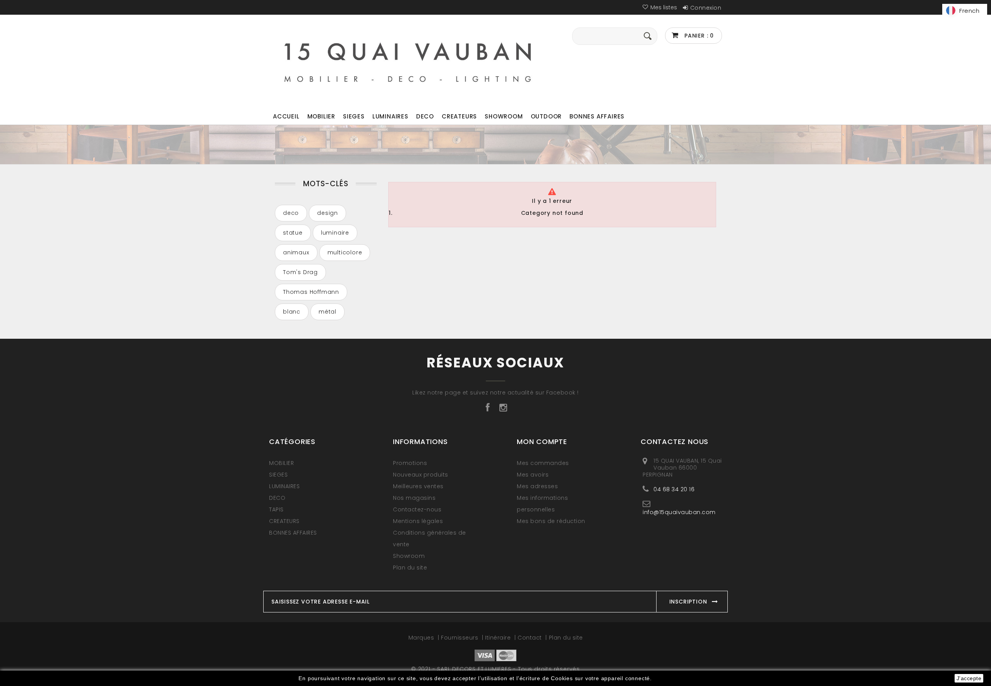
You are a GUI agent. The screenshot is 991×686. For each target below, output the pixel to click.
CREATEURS (459, 116)
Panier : (698, 35)
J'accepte (969, 678)
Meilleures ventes (418, 486)
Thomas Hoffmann (311, 292)
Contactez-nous (417, 509)
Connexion (706, 8)
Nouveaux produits (420, 474)
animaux (296, 252)
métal (327, 312)
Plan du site (410, 567)
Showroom (504, 116)
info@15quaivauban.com (679, 512)
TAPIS (276, 509)
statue (293, 233)
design (327, 213)
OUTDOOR (546, 116)
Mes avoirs (533, 474)
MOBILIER (321, 116)
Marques (422, 637)
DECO (425, 116)
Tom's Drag (300, 272)
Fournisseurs (460, 637)
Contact (531, 637)
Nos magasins (414, 498)
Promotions (410, 463)
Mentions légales (418, 521)
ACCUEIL (286, 116)
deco (291, 213)
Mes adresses (537, 486)
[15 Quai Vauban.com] (408, 60)
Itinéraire (499, 637)
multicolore (344, 252)
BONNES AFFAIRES (596, 116)
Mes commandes (543, 463)
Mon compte (542, 441)
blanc (291, 312)
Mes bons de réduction (551, 521)
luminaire (335, 233)
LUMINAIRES (390, 116)
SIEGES (354, 116)
